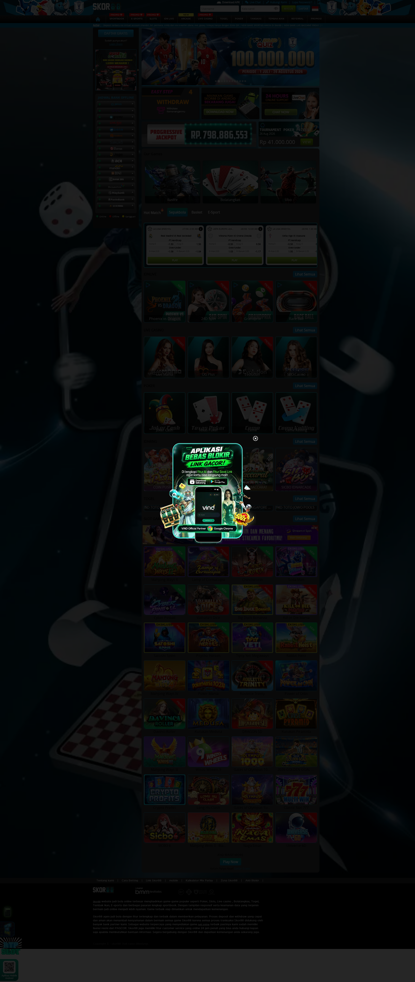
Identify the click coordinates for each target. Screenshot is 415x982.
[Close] (255, 439)
